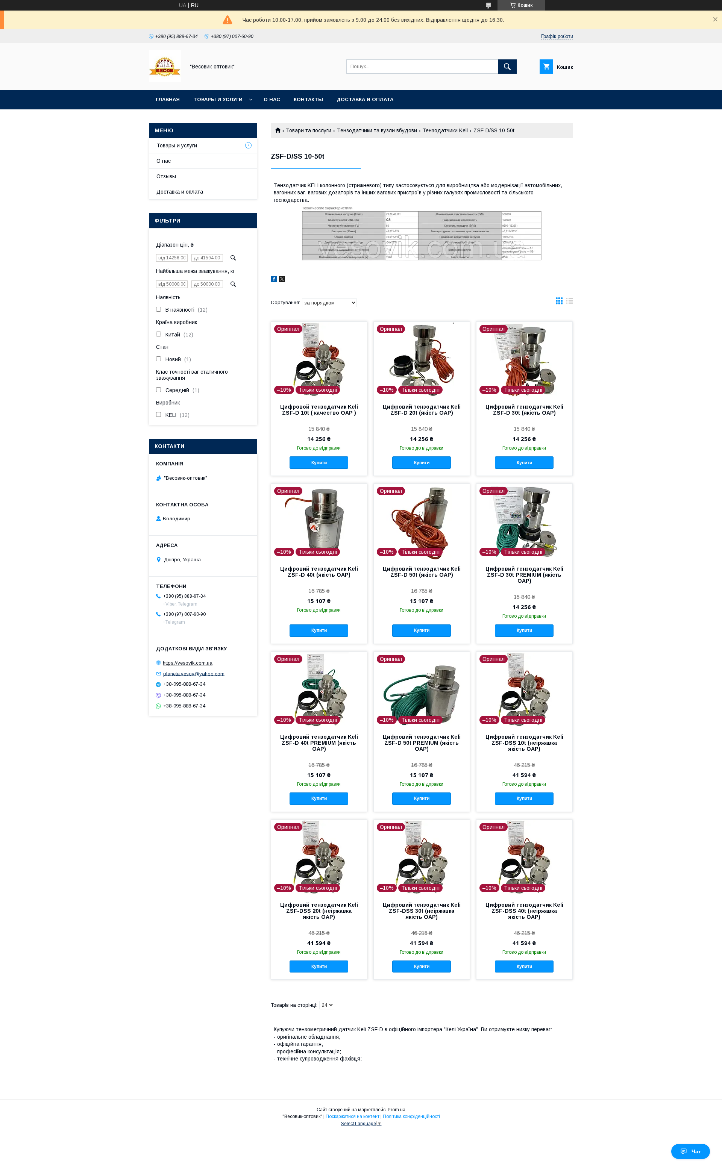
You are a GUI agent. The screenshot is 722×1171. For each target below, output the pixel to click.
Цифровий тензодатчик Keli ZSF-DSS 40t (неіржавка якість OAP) (524, 911)
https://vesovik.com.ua (187, 663)
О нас (272, 99)
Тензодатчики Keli (445, 130)
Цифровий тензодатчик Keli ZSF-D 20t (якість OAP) (422, 410)
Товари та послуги (308, 130)
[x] (282, 280)
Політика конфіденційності (411, 1116)
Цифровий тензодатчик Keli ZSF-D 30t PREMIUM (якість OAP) (524, 575)
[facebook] (274, 280)
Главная (168, 99)
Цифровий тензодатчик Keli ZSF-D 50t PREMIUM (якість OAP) (422, 743)
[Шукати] (507, 66)
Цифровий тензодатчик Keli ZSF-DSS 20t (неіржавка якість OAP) (319, 911)
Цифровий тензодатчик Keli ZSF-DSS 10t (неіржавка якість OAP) (524, 743)
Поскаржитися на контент (352, 1116)
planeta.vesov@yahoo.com (193, 673)
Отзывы (166, 176)
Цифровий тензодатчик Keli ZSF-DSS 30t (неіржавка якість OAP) (422, 911)
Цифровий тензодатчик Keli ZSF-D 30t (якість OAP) (524, 410)
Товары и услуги (218, 99)
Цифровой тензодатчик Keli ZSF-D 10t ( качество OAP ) (319, 410)
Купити (319, 462)
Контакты (308, 99)
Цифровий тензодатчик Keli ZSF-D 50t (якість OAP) (422, 572)
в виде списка (569, 302)
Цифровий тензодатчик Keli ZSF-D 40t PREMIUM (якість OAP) (319, 743)
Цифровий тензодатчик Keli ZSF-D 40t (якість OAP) (319, 572)
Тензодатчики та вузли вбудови (377, 130)
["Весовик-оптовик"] (165, 80)
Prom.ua (396, 1109)
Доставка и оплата (365, 99)
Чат (696, 1151)
